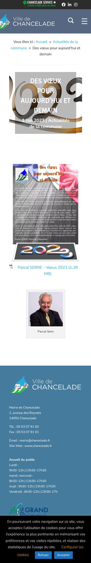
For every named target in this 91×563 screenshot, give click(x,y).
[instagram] (76, 4)
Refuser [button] (43, 555)
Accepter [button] (63, 555)
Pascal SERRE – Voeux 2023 (42, 267)
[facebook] (64, 4)
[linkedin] (70, 4)
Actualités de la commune (49, 123)
